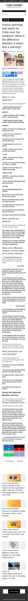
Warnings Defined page (12, 257)
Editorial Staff (13, 1)
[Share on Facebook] (9, 446)
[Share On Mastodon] (19, 455)
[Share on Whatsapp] (9, 455)
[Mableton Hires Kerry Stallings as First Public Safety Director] (14, 548)
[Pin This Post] (19, 449)
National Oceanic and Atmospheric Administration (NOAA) (13, 401)
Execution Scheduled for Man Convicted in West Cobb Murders (13, 513)
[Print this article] (19, 452)
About (5, 1)
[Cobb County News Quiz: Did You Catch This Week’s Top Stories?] (14, 527)
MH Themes (22, 599)
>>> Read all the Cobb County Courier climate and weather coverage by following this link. (13, 439)
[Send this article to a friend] (9, 452)
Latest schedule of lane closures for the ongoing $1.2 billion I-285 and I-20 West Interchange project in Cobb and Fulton (13, 490)
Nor (9, 571)
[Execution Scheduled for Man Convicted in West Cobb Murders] (14, 506)
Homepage (21, 1)
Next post (20, 461)
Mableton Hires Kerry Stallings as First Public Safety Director (11, 555)
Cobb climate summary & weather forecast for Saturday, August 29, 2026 (14, 576)
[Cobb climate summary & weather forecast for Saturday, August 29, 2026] (14, 569)
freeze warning (12, 51)
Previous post (10, 461)
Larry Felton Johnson (13, 68)
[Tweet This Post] (19, 446)
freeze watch (20, 51)
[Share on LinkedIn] (9, 449)
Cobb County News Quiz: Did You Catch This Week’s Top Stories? (13, 534)
